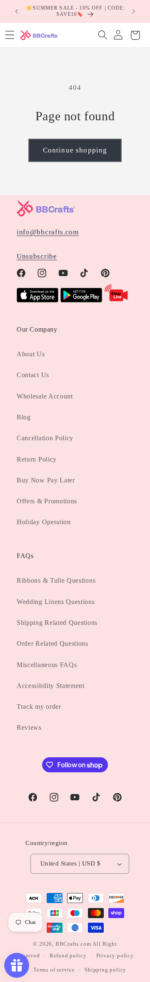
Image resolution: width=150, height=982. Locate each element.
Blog (24, 417)
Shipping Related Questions (57, 622)
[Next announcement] (134, 11)
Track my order (39, 706)
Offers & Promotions (47, 501)
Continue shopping (75, 150)
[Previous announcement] (16, 11)
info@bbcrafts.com (48, 232)
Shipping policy (105, 970)
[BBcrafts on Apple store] (37, 300)
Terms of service (54, 970)
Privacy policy (115, 956)
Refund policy (68, 956)
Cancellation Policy (45, 438)
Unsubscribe (37, 256)
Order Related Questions (52, 643)
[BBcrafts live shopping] (116, 300)
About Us (31, 354)
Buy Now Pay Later (46, 480)
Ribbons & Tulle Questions (56, 580)
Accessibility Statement (51, 685)
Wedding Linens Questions (56, 601)
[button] (103, 35)
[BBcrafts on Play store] (81, 300)
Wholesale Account (45, 396)
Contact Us (33, 374)
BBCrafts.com (73, 944)
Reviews (29, 727)
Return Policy (37, 459)
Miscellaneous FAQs (47, 664)
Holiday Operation (44, 521)
